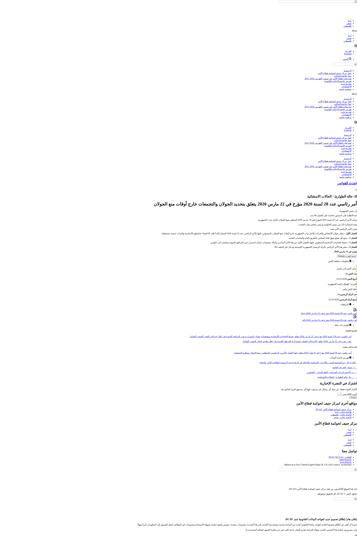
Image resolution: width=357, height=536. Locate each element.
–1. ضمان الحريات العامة (344, 367)
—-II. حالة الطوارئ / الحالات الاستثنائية (337, 377)
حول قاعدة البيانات (342, 76)
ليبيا (349, 21)
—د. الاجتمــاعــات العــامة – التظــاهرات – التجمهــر (332, 372)
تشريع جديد (346, 84)
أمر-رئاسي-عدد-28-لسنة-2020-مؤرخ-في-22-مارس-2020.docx (329, 313)
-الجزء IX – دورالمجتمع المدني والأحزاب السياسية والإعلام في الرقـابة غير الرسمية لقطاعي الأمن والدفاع (308, 362)
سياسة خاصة (345, 89)
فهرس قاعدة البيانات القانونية (337, 81)
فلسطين (347, 26)
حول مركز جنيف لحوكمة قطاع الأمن (334, 73)
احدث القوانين (347, 183)
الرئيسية (347, 70)
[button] (178, 31)
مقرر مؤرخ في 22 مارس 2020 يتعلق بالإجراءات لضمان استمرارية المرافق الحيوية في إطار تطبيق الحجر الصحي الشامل (296, 341)
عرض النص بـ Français (347, 256)
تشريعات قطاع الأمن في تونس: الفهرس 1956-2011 (328, 78)
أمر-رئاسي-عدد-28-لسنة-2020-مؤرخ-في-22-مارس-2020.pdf (329, 320)
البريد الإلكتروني (349, 394)
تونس (348, 23)
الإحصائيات (346, 86)
